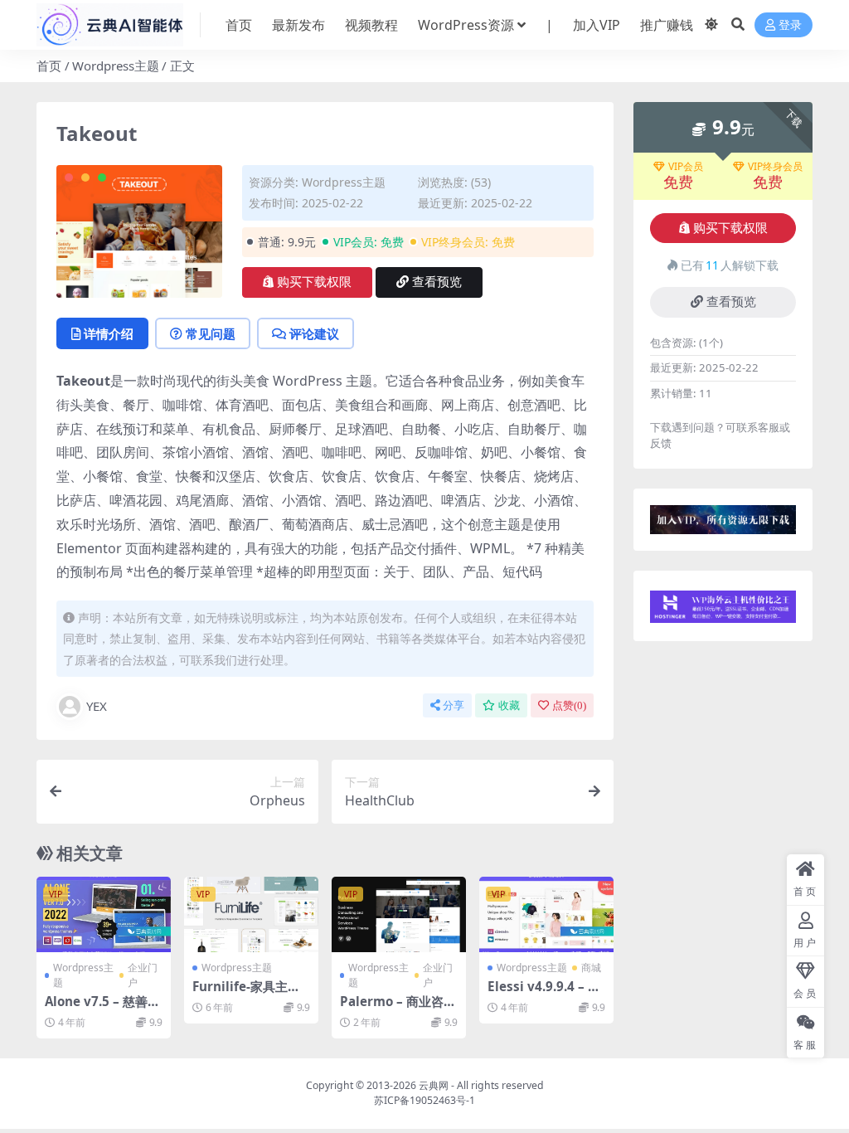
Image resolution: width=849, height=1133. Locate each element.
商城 (591, 967)
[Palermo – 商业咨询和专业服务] (399, 914)
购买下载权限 (314, 282)
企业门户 (143, 975)
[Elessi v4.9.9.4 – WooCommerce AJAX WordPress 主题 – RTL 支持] (546, 914)
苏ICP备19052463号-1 (424, 1100)
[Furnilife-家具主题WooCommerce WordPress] (251, 914)
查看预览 (437, 282)
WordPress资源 (466, 25)
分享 (453, 705)
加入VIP (596, 25)
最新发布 (298, 25)
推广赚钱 (666, 25)
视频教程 (371, 25)
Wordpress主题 (115, 65)
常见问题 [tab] (210, 333)
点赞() (569, 705)
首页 (239, 25)
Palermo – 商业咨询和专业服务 (398, 1008)
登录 (790, 25)
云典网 (434, 1085)
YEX (96, 706)
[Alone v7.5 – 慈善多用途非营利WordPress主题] (103, 914)
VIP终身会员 (775, 167)
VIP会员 (685, 167)
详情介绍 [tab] (108, 333)
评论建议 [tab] (314, 333)
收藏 (509, 705)
